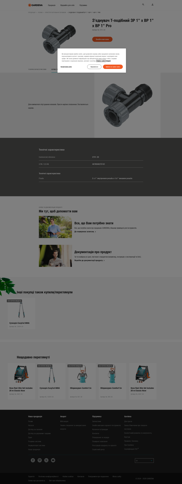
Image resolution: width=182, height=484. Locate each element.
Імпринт (108, 61)
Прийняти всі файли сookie (113, 67)
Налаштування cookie (66, 66)
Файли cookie (101, 61)
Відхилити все (94, 67)
